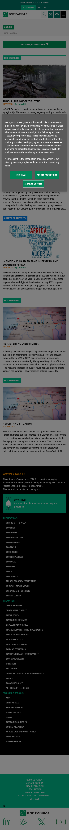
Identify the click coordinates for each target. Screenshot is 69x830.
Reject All (21, 174)
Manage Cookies (33, 183)
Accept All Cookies (47, 174)
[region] (34, 153)
